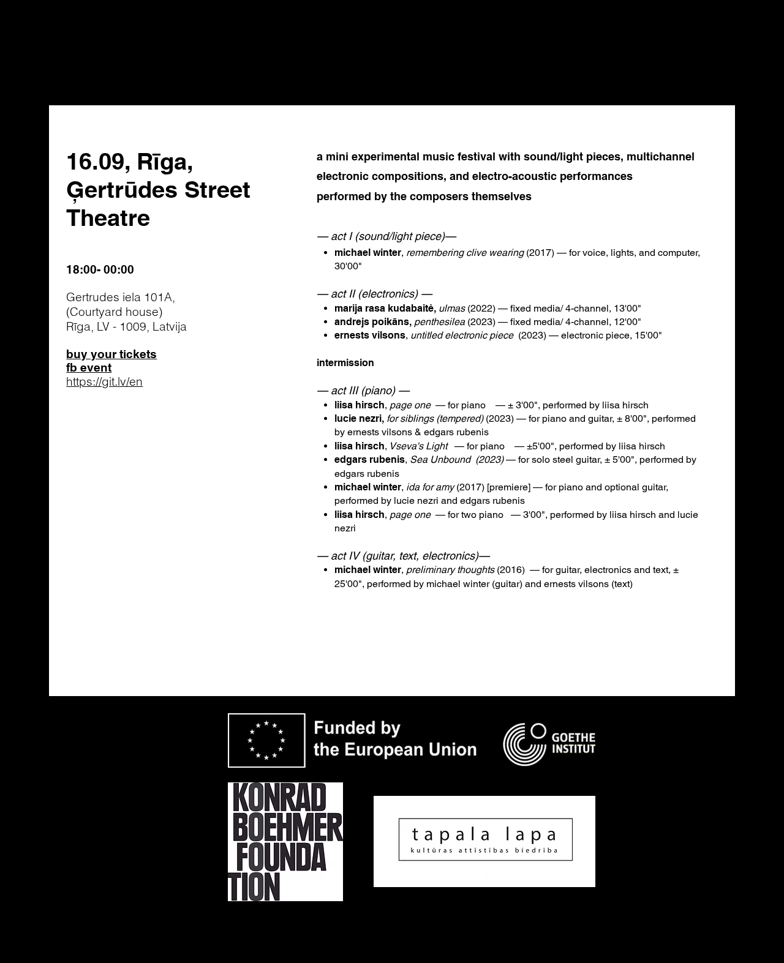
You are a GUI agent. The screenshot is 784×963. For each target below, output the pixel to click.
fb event (88, 367)
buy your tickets (111, 354)
